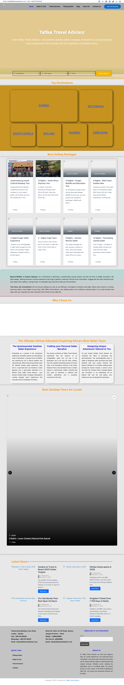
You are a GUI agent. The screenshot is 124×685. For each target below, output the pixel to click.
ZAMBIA (44, 105)
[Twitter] (103, 1)
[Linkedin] (109, 1)
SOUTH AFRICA (23, 133)
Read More (43, 591)
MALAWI (48, 133)
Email (81, 636)
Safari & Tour (41, 6)
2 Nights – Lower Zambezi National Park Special (29, 538)
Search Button (104, 73)
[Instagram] (106, 1)
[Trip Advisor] (116, 1)
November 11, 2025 (97, 606)
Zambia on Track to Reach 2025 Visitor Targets (47, 569)
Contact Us (97, 6)
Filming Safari (68, 6)
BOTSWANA (96, 106)
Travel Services (54, 6)
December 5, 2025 (45, 577)
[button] (112, 6)
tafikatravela (45, 575)
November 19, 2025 (45, 606)
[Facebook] (99, 1)
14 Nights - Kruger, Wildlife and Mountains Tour (75, 183)
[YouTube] (120, 1)
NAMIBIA (74, 132)
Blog (78, 6)
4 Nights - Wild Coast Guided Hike (102, 182)
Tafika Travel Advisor (72, 680)
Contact (15, 668)
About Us (86, 6)
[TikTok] (113, 1)
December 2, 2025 (97, 574)
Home (31, 6)
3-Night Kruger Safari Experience (19, 239)
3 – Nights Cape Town (47, 238)
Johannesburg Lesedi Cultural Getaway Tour (20, 182)
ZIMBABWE (100, 132)
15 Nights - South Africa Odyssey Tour (48, 182)
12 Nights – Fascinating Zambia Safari (103, 239)
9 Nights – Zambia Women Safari (73, 239)
